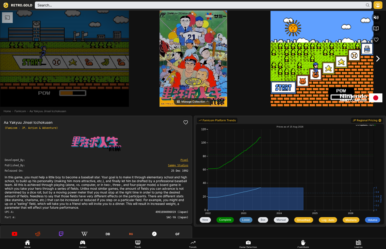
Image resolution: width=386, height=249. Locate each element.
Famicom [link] (20, 111)
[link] (217, 120)
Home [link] (7, 111)
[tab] (27, 243)
